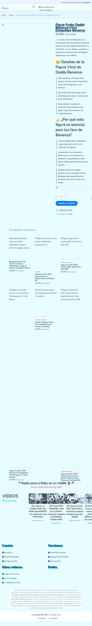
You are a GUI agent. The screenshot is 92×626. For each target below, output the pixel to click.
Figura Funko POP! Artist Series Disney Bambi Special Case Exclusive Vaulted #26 (71, 477)
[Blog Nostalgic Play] (62, 574)
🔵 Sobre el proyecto (10, 574)
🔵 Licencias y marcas (57, 552)
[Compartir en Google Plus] (67, 220)
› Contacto (41, 618)
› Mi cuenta (52, 618)
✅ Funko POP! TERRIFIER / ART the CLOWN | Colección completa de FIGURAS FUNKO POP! (56, 513)
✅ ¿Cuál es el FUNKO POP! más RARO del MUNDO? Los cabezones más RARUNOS (38, 511)
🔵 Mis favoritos (54, 561)
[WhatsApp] (58, 574)
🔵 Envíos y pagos (9, 578)
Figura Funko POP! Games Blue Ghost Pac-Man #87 (71, 266)
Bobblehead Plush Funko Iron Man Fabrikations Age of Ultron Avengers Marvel (20, 264)
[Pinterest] (54, 574)
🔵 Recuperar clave (10, 561)
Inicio (4, 15)
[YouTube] (49, 574)
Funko (11, 15)
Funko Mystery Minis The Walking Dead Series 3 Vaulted (44, 324)
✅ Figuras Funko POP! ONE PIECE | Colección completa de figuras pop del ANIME (74, 511)
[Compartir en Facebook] (58, 220)
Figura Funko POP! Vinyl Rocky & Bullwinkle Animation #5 (44, 277)
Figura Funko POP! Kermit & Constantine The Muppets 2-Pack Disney (18, 473)
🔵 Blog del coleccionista (58, 557)
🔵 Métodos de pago (10, 557)
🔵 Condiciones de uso (11, 582)
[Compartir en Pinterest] (72, 220)
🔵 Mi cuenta (7, 552)
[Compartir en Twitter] (62, 220)
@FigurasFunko (38, 520)
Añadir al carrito (66, 203)
